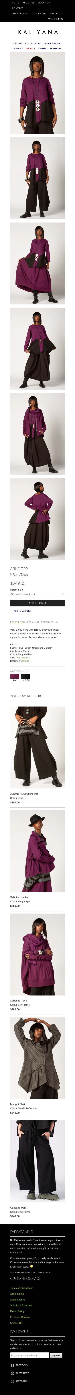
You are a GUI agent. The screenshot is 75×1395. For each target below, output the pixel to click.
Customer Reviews (20, 1317)
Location (44, 2)
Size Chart (33, 622)
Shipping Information (21, 1305)
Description (17, 622)
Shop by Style (52, 43)
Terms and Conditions (21, 1288)
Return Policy (49, 622)
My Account (21, 13)
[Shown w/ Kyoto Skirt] (37, 264)
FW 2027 (17, 43)
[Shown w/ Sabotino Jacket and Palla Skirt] (37, 434)
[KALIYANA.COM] (37, 32)
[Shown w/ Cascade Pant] (37, 179)
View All (18, 48)
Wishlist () (55, 19)
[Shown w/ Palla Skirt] (37, 519)
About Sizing (17, 1293)
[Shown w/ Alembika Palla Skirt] (37, 349)
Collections (33, 43)
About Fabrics (17, 1299)
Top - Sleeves (23, 657)
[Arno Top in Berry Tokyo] (37, 93)
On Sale (30, 48)
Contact (18, 8)
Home (15, 2)
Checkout (56, 13)
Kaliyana (24, 661)
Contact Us (16, 1323)
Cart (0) (41, 13)
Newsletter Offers (50, 48)
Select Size (16, 589)
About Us (28, 2)
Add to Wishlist (22, 611)
